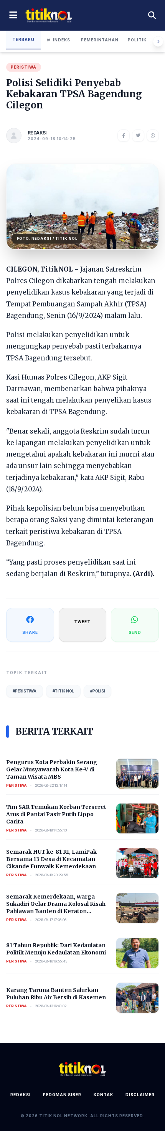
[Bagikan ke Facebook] (123, 135)
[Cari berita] (152, 15)
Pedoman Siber (62, 1094)
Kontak (103, 1094)
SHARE (30, 632)
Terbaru (23, 39)
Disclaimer (140, 1094)
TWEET (82, 621)
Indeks (61, 40)
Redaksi (20, 1094)
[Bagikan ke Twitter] (138, 135)
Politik (137, 40)
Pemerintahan (100, 40)
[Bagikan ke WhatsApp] (153, 135)
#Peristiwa (24, 691)
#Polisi (97, 691)
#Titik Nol (63, 691)
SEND (135, 632)
